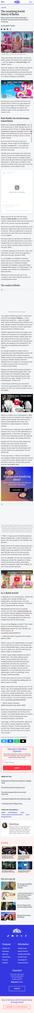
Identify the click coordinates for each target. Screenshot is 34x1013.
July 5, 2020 (21, 705)
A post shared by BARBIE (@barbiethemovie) (17, 210)
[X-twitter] (21, 935)
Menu (2, 2)
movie (27, 814)
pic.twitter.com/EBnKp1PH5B (15, 700)
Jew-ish (3, 7)
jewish (22, 812)
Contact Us (6, 948)
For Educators (23, 962)
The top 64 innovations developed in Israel (24, 871)
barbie (3, 812)
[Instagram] (17, 935)
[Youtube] (12, 935)
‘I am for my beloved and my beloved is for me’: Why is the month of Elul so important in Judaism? (25, 896)
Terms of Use (22, 948)
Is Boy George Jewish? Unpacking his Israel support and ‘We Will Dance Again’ (24, 857)
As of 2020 (25, 562)
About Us (5, 954)
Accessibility (22, 960)
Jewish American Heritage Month (12, 814)
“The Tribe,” (5, 722)
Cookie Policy (22, 957)
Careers (5, 962)
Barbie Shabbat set (24, 611)
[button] (1, 29)
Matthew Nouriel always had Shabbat (24, 916)
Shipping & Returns (24, 954)
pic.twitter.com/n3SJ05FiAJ (10, 633)
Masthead (5, 951)
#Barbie (13, 624)
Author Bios (6, 957)
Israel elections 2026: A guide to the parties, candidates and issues (8, 857)
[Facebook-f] (25, 935)
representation (6, 817)
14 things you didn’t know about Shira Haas (8, 871)
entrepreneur (12, 812)
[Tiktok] (8, 935)
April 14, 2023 (6, 638)
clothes (17, 613)
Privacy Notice (23, 951)
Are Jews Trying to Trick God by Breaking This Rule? (24, 906)
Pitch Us (5, 960)
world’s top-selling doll (20, 680)
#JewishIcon (5, 628)
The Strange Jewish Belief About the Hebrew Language (24, 886)
